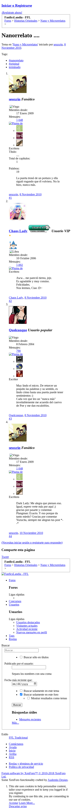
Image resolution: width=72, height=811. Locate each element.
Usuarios (14, 604)
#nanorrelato (16, 60)
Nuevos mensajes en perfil (31, 632)
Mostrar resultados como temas (48, 698)
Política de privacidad (21, 767)
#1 (10, 197)
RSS (11, 757)
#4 (10, 536)
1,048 (19, 120)
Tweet (5, 556)
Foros (12, 580)
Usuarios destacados (28, 622)
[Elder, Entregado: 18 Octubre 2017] (13, 245)
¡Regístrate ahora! (11, 12)
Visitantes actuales (26, 625)
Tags (11, 635)
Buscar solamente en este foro (40, 694)
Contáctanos (16, 743)
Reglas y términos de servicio (26, 763)
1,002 (19, 264)
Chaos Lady (16, 297)
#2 (10, 301)
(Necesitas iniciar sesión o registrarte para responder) (32, 542)
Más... (15, 722)
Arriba (12, 754)
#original (14, 63)
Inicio (12, 750)
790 (18, 350)
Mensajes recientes (30, 719)
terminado (14, 67)
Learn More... (27, 803)
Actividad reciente (26, 629)
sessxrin (58, 44)
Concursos (15, 601)
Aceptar (13, 803)
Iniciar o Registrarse (16, 5)
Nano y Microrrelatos (25, 44)
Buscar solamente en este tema (41, 690)
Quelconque (18, 330)
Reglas (13, 639)
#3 (10, 418)
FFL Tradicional (18, 737)
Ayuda (13, 747)
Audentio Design (58, 779)
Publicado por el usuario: (18, 663)
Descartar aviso (18, 806)
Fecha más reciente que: (18, 680)
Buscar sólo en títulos (36, 657)
